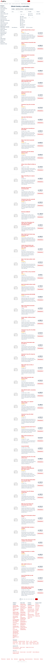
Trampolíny (37, 609)
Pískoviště (36, 610)
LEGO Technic (37, 606)
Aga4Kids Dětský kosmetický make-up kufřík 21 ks (16, 606)
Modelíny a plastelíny (31, 611)
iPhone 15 (27, 641)
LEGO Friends (37, 605)
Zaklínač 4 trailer (22, 647)
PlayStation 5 (35, 641)
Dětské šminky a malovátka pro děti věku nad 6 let (23, 624)
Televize (20, 642)
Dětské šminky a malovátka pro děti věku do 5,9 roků (23, 618)
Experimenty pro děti (31, 609)
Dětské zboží (6, 3)
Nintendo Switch (15, 642)
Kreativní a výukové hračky (16, 3)
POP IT (29, 618)
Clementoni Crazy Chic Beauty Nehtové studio (16, 627)
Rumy (37, 642)
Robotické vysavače (32, 642)
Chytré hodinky (15, 641)
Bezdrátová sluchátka (21, 641)
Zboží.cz (1, 3)
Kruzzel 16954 (15, 629)
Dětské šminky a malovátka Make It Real (23, 615)
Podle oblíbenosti (14, 27)
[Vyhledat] (28, 1)
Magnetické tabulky (31, 614)
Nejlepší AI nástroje (16, 653)
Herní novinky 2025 (16, 647)
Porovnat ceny (40, 36)
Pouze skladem (30, 27)
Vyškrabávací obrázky (31, 615)
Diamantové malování (31, 610)
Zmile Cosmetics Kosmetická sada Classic (15, 617)
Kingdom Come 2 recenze (30, 647)
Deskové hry (37, 614)
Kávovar (23, 642)
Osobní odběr (22, 27)
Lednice (27, 642)
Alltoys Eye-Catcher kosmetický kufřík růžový (16, 609)
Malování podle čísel (31, 605)
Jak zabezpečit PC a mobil (17, 648)
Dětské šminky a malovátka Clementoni (22, 609)
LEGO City (36, 604)
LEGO (31, 641)
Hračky (10, 3)
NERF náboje (37, 613)
